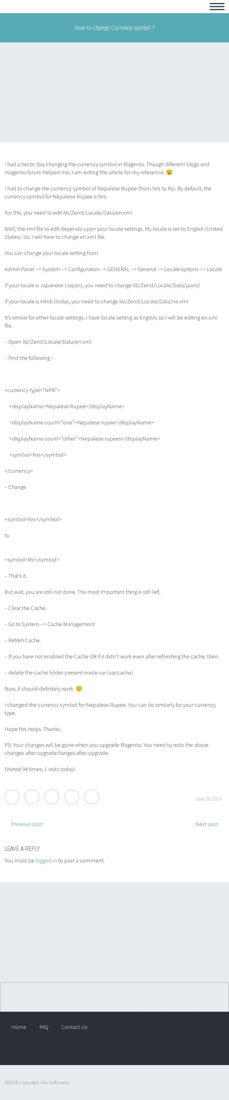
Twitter (11, 797)
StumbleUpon (91, 797)
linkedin (195, 1049)
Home (20, 13)
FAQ (114, 13)
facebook (177, 1049)
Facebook (31, 797)
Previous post (27, 823)
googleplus (212, 1049)
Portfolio (49, 13)
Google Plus (51, 797)
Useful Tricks (146, 13)
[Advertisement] (114, 92)
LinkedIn (71, 797)
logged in (46, 860)
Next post (206, 823)
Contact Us (84, 13)
